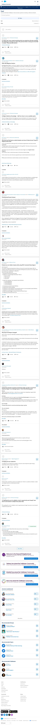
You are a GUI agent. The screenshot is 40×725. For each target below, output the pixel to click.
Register (27, 6)
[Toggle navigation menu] (38, 4)
